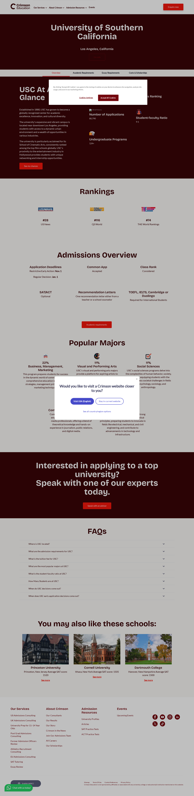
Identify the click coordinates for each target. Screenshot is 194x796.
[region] (98, 92)
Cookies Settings (86, 98)
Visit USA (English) (82, 401)
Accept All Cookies (108, 98)
